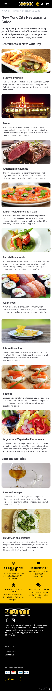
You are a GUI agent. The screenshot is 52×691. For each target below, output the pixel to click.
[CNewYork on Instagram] (13, 620)
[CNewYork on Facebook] (7, 620)
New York (6, 11)
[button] (13, 679)
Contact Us (9, 655)
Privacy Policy (10, 651)
